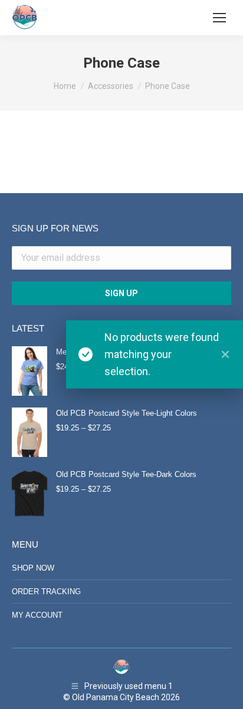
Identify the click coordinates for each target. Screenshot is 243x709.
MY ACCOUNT (37, 615)
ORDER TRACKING (46, 591)
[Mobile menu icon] (219, 17)
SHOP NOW (33, 568)
